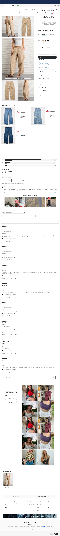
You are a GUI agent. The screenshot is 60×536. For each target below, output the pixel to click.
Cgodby (3, 267)
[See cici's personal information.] (4, 362)
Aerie (35, 12)
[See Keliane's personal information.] (6, 305)
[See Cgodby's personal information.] (6, 267)
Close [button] (56, 533)
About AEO (50, 503)
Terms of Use (52, 24)
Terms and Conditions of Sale (24, 526)
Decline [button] (51, 533)
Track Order (5, 503)
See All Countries (49, 19)
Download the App (29, 507)
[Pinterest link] (28, 522)
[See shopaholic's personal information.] (7, 249)
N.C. (3, 229)
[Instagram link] (26, 522)
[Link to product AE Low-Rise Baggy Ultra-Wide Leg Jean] (8, 116)
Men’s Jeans (39, 507)
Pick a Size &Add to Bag (22, 117)
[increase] (56, 53)
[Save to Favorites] (32, 18)
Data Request (33, 526)
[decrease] (53, 53)
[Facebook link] (24, 522)
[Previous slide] (13, 2)
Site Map (49, 507)
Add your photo (11, 398)
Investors (49, 504)
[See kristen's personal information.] (6, 343)
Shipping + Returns (42, 95)
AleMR (3, 287)
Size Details (40, 50)
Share (41, 99)
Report (15, 240)
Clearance (39, 12)
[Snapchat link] (33, 522)
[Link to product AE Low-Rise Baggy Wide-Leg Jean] (8, 135)
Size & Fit (41, 75)
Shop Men (37, 1)
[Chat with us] (40, 90)
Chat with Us (17, 496)
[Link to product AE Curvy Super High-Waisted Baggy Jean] (38, 116)
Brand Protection (30, 527)
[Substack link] (35, 522)
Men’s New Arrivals (40, 506)
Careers (49, 506)
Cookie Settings (43, 533)
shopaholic (4, 249)
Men (27, 12)
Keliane (3, 305)
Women (23, 12)
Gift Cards (38, 510)
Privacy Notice (29, 533)
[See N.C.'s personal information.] (4, 229)
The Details (41, 71)
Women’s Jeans (39, 504)
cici (2, 362)
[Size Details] (40, 87)
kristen (3, 343)
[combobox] (52, 220)
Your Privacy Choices (5, 534)
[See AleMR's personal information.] (5, 287)
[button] (45, 15)
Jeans (31, 12)
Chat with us (44, 90)
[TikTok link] (31, 522)
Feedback (4, 509)
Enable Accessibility (55, 1)
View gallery (11, 402)
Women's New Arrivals (41, 503)
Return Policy (5, 504)
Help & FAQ (5, 507)
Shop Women (32, 1)
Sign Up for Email (17, 503)
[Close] (56, 9)
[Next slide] (47, 2)
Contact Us (5, 506)
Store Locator (28, 503)
